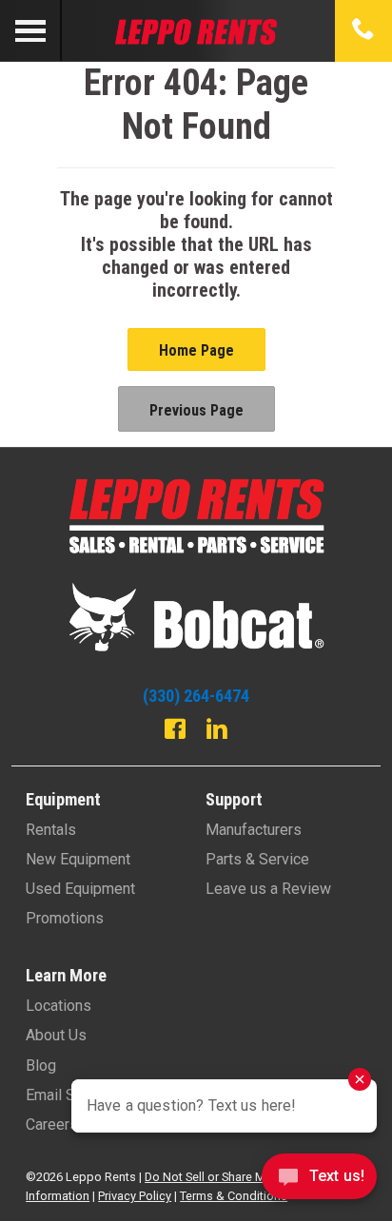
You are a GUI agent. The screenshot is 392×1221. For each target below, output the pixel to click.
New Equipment (78, 859)
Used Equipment (80, 889)
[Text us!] (319, 1181)
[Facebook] (175, 731)
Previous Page (196, 410)
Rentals (51, 830)
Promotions (65, 918)
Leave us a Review (268, 889)
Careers (52, 1124)
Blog (41, 1065)
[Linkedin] (217, 731)
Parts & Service (257, 859)
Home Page (196, 350)
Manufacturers (254, 830)
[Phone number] (363, 30)
